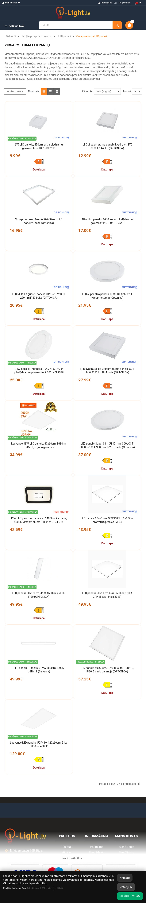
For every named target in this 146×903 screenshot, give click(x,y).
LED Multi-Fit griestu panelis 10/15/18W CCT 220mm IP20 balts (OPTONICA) (38, 296)
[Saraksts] (50, 91)
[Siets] (44, 91)
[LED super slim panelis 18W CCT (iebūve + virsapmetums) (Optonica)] (107, 270)
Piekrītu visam (130, 896)
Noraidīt (125, 877)
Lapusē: (127, 91)
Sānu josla (16, 91)
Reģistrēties (124, 3)
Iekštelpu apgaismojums (37, 36)
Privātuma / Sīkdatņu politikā (45, 888)
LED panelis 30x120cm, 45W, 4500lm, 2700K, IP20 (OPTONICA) (38, 595)
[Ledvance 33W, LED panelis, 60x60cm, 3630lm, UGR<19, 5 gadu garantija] (39, 419)
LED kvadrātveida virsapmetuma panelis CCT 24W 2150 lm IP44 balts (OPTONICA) (107, 370)
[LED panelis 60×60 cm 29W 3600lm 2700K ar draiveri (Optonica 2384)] (107, 494)
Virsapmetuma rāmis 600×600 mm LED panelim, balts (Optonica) (38, 221)
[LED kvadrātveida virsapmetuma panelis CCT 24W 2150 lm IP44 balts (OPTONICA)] (107, 345)
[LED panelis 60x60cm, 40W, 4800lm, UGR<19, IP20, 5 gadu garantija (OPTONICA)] (107, 644)
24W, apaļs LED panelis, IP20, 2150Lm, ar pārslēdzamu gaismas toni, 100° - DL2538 (39, 370)
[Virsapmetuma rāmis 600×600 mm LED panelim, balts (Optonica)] (39, 195)
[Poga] (57, 91)
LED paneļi (64, 36)
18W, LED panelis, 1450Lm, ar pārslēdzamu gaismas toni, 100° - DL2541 (107, 221)
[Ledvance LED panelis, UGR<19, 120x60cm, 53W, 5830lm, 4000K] (39, 719)
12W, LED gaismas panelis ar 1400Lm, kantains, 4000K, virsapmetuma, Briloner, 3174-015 (39, 520)
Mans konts (126, 847)
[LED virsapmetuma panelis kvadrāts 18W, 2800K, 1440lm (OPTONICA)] (107, 120)
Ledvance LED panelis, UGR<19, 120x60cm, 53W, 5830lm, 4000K (38, 744)
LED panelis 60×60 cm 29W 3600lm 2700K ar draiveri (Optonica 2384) (107, 520)
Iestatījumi (126, 887)
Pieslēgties (106, 3)
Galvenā (11, 36)
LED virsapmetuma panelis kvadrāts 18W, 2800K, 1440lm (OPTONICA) (107, 146)
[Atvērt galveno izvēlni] (136, 32)
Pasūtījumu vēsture (126, 854)
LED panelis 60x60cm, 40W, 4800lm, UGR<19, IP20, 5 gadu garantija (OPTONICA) (107, 669)
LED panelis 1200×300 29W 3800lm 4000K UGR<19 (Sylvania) (39, 669)
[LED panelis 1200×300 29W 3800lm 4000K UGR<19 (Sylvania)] (39, 644)
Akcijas (67, 852)
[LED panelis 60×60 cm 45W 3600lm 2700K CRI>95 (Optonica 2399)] (107, 569)
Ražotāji (67, 847)
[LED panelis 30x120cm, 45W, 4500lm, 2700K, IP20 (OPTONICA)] (39, 569)
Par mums (96, 847)
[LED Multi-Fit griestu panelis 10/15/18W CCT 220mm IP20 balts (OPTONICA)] (39, 270)
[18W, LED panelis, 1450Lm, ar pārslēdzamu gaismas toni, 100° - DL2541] (107, 195)
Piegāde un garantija (96, 854)
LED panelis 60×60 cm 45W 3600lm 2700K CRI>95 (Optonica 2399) (107, 595)
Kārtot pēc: (87, 91)
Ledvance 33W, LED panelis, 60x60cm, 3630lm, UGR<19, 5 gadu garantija (39, 445)
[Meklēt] (117, 25)
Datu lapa (39, 169)
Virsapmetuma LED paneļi (91, 36)
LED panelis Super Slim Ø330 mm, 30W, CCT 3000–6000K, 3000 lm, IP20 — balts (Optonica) (107, 445)
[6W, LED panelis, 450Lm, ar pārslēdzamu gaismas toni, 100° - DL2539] (39, 120)
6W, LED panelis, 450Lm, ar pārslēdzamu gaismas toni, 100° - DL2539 (39, 146)
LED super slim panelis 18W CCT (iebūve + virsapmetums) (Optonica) (107, 296)
